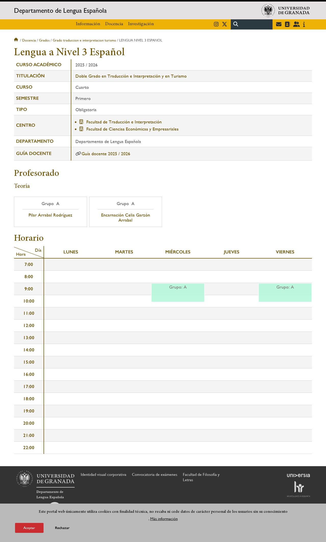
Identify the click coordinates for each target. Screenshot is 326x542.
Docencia (114, 24)
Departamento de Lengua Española (60, 10)
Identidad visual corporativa (103, 474)
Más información (164, 518)
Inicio (16, 40)
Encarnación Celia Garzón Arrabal (125, 217)
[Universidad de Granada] (285, 10)
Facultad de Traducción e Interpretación (124, 121)
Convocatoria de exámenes (154, 474)
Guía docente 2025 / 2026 (106, 153)
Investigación (141, 24)
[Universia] (298, 475)
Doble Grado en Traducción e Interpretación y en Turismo (131, 76)
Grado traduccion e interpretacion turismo (84, 40)
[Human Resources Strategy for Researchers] (298, 489)
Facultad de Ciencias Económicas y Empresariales (132, 129)
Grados (44, 40)
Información (88, 24)
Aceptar (29, 528)
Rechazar (62, 528)
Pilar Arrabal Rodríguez (50, 215)
